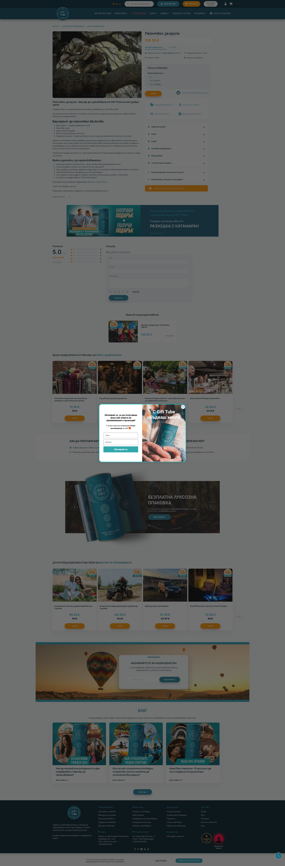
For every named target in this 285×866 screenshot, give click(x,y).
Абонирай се (120, 449)
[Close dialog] (183, 407)
